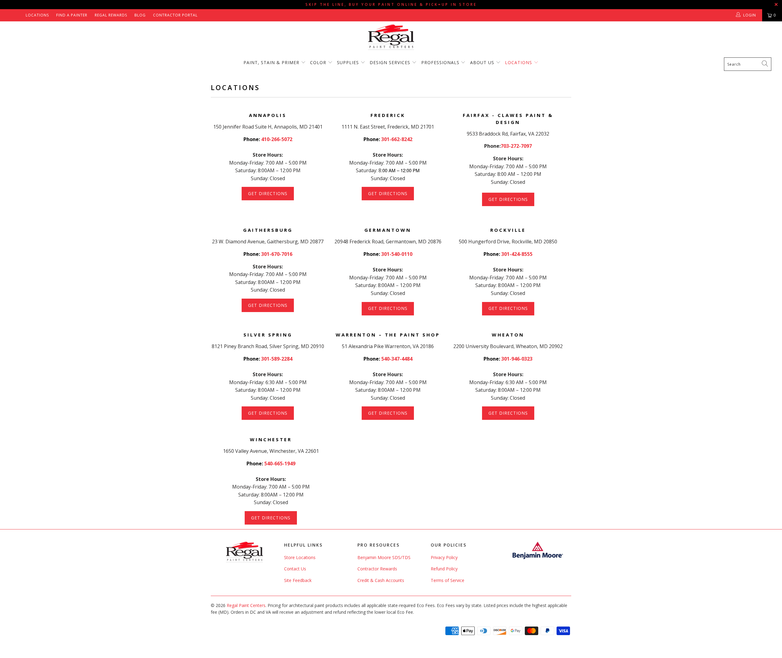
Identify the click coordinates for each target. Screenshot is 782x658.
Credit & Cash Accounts (380, 580)
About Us (483, 62)
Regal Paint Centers (246, 605)
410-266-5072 (276, 139)
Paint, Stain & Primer (271, 62)
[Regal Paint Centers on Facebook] (10, 15)
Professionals (441, 62)
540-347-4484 (396, 358)
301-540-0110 (396, 254)
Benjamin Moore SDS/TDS (384, 557)
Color (318, 62)
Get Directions (267, 193)
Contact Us (295, 569)
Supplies (348, 62)
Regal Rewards (111, 15)
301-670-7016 (276, 254)
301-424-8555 (516, 254)
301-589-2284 (276, 358)
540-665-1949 (279, 463)
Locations (37, 15)
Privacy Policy (444, 557)
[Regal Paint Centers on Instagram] (18, 15)
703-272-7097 (516, 146)
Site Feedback (298, 580)
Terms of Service (447, 580)
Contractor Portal (175, 15)
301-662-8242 (396, 139)
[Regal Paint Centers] (391, 37)
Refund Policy (444, 569)
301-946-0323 (516, 358)
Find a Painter (71, 15)
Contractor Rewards (377, 569)
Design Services (390, 62)
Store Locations (300, 557)
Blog (140, 15)
